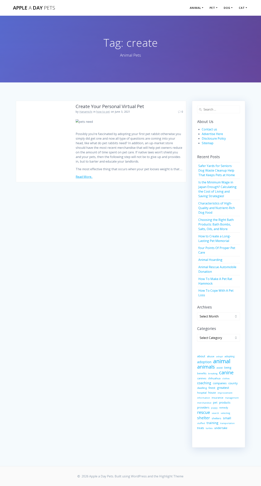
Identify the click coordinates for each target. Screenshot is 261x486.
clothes (225, 378)
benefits (201, 373)
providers (203, 407)
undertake (220, 428)
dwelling (202, 388)
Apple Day (34, 7)
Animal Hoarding (210, 260)
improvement (225, 392)
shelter (203, 417)
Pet (212, 8)
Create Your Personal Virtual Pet (110, 106)
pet (215, 402)
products (224, 402)
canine (226, 372)
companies (220, 383)
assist (219, 367)
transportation (227, 423)
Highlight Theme (171, 476)
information (203, 397)
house (212, 392)
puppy (214, 407)
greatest (223, 388)
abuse (210, 356)
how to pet (103, 111)
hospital (202, 392)
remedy (223, 407)
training (212, 423)
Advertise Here (212, 134)
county (233, 383)
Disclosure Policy (214, 138)
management (232, 397)
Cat (242, 8)
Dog (227, 8)
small (227, 418)
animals (206, 366)
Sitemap (207, 143)
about (201, 356)
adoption (204, 362)
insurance (217, 397)
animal (221, 361)
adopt (219, 356)
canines (201, 378)
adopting (229, 356)
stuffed (201, 423)
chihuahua (214, 378)
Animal (195, 8)
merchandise (204, 402)
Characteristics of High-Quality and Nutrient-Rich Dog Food (216, 208)
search (215, 413)
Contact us (209, 129)
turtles (209, 428)
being (227, 367)
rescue (203, 412)
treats (200, 428)
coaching (204, 383)
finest (211, 388)
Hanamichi (85, 111)
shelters (216, 418)
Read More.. (84, 177)
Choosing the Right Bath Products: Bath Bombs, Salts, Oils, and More (216, 224)
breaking (212, 373)
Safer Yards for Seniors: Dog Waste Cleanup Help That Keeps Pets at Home (216, 170)
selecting (225, 413)
